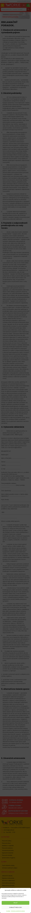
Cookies (8, 911)
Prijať (15, 903)
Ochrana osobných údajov (18, 911)
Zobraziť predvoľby (15, 907)
